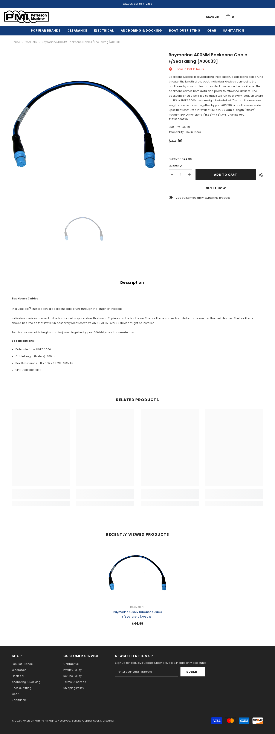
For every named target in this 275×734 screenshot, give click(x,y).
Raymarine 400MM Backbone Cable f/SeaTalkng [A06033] (137, 614)
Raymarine (137, 607)
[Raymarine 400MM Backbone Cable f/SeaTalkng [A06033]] (137, 572)
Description (132, 282)
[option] (84, 124)
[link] (41, 496)
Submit (192, 672)
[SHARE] (259, 175)
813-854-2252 (143, 4)
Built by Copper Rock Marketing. (93, 720)
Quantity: (175, 166)
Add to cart (225, 174)
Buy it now (216, 188)
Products (31, 42)
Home (16, 42)
